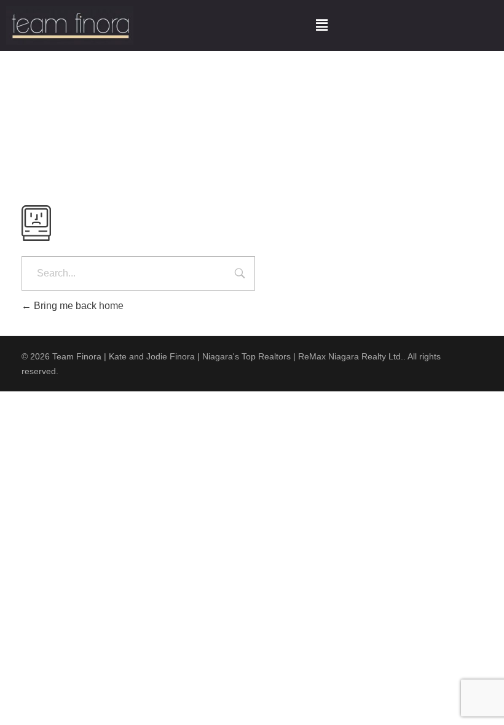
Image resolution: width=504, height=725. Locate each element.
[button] (321, 25)
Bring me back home (77, 305)
